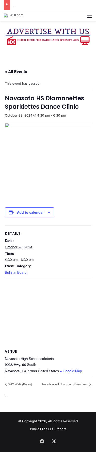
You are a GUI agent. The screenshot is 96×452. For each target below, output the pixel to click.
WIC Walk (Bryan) (20, 384)
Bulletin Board (16, 272)
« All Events (16, 71)
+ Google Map (71, 370)
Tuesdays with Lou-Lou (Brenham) (65, 384)
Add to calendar (30, 212)
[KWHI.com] (13, 15)
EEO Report (57, 429)
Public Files (39, 429)
